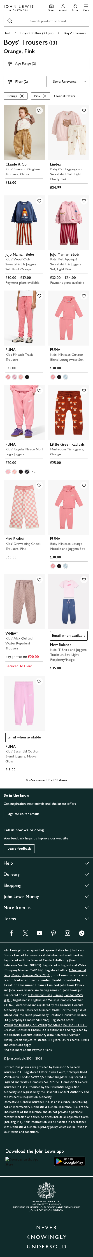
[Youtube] (39, 935)
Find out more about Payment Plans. (28, 1050)
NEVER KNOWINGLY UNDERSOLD (46, 1237)
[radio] (8, 377)
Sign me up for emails (23, 814)
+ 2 (34, 471)
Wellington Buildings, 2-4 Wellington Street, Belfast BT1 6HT (45, 1025)
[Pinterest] (53, 935)
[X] (25, 935)
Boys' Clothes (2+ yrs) (36, 33)
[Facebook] (11, 935)
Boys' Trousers (75, 33)
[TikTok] (81, 935)
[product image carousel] (24, 132)
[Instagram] (67, 935)
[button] (86, 7)
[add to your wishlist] (39, 110)
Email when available (68, 636)
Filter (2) (21, 81)
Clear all (64, 96)
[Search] (10, 21)
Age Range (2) (25, 63)
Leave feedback (19, 849)
